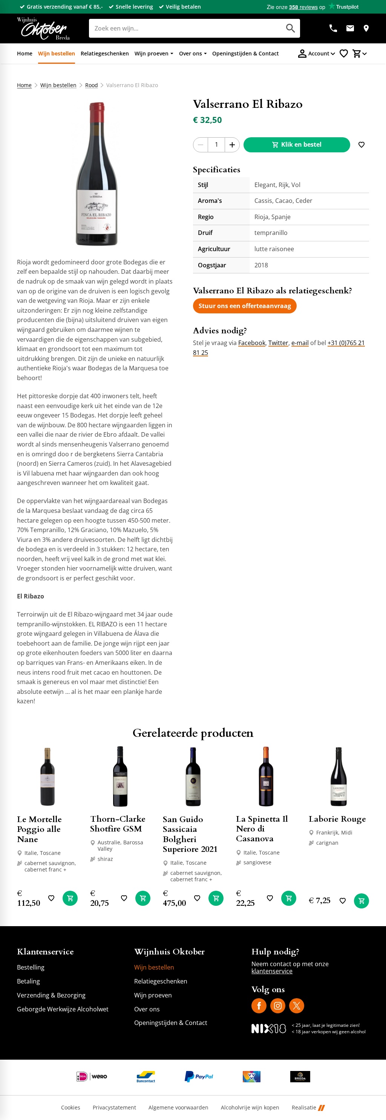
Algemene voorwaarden (178, 1108)
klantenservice (272, 971)
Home (24, 85)
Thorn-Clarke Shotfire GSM (118, 824)
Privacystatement (114, 1108)
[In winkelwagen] (70, 898)
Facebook (251, 343)
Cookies (70, 1108)
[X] (296, 1005)
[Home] (43, 28)
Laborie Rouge (337, 819)
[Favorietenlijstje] (343, 53)
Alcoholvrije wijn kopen (250, 1108)
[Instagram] (277, 1005)
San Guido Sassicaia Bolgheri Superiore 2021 (190, 834)
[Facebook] (259, 1005)
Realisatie (304, 1108)
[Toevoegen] (361, 144)
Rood (91, 85)
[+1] (232, 144)
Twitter (278, 343)
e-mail (300, 343)
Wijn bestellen (58, 85)
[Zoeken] (290, 28)
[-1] (200, 144)
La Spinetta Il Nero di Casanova (262, 829)
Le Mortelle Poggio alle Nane (39, 829)
